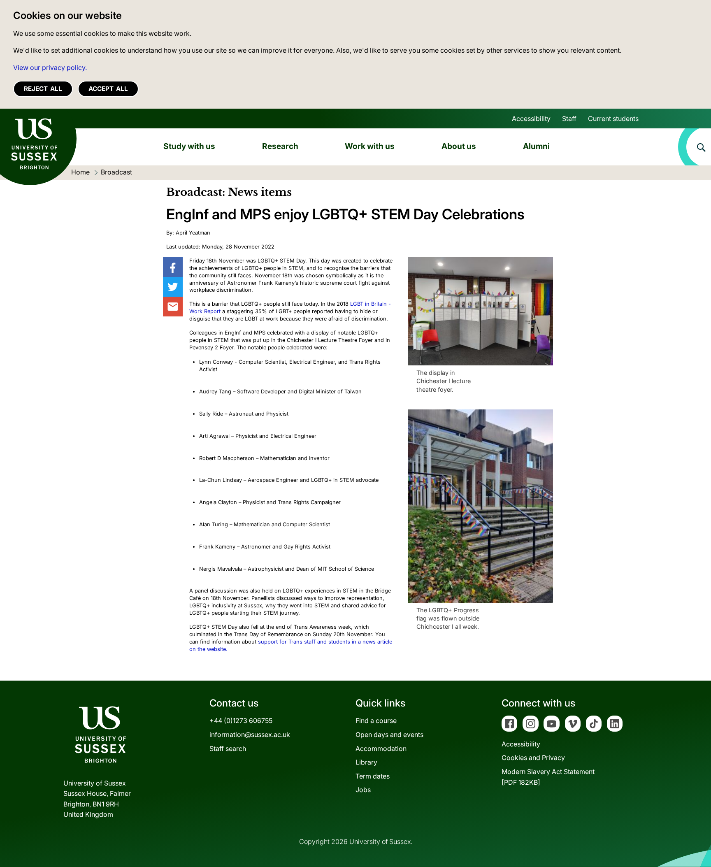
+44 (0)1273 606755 (240, 720)
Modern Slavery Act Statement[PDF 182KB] (548, 776)
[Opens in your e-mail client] (173, 306)
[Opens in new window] (173, 267)
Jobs (363, 790)
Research (280, 146)
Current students (613, 118)
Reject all (43, 89)
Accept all (108, 89)
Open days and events (389, 734)
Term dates (373, 776)
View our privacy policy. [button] (50, 67)
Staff (569, 118)
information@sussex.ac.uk (249, 734)
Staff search (227, 748)
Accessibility (531, 118)
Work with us (370, 146)
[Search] (694, 146)
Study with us (189, 146)
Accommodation (381, 748)
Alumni (536, 146)
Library (366, 762)
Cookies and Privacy (533, 757)
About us (458, 146)
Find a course (376, 720)
